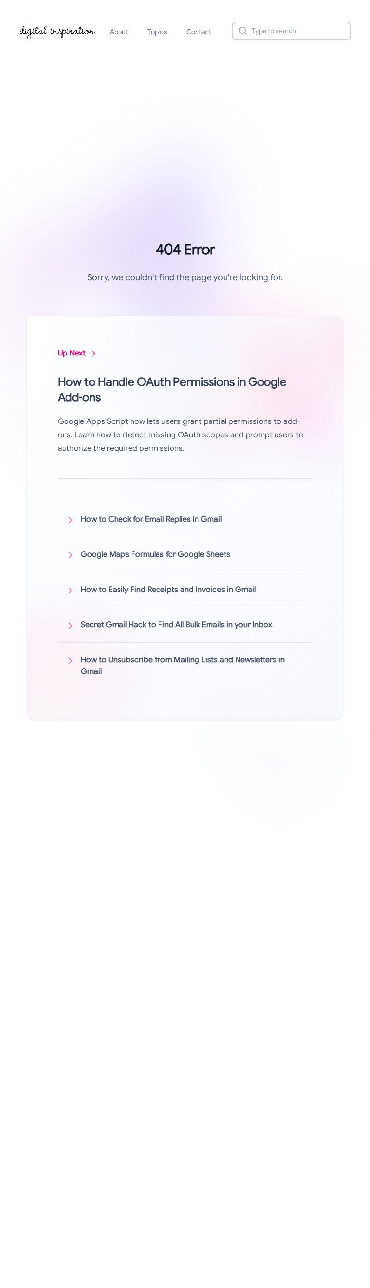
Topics (157, 31)
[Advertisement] (185, 122)
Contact (198, 31)
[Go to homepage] (57, 31)
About (119, 31)
